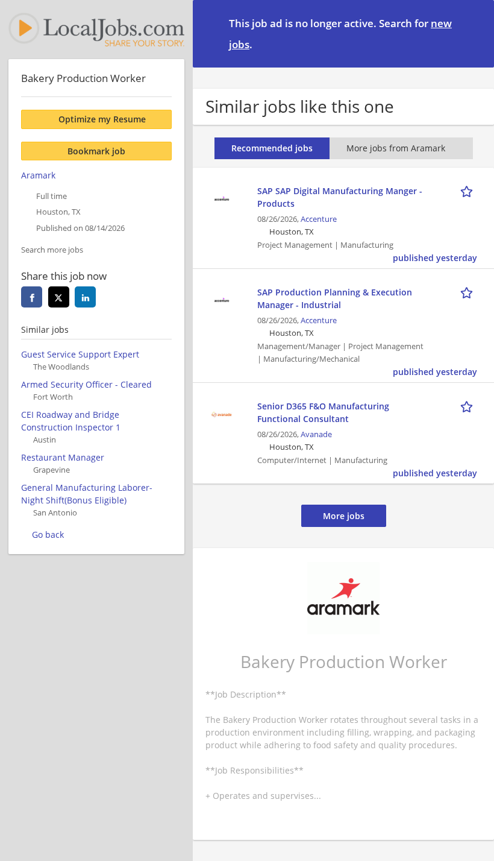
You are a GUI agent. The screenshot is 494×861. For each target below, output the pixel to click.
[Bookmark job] (468, 190)
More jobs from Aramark (395, 148)
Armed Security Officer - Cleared (86, 384)
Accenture (319, 219)
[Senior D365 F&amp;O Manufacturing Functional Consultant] (221, 412)
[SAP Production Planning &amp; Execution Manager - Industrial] (221, 298)
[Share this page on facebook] (31, 297)
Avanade (316, 434)
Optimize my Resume (102, 119)
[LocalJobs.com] (96, 29)
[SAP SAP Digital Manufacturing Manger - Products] (221, 197)
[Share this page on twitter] (58, 297)
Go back (48, 534)
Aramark (38, 175)
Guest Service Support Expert (80, 354)
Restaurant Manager (62, 457)
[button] (475, 33)
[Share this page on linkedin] (85, 297)
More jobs (343, 516)
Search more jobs (52, 250)
